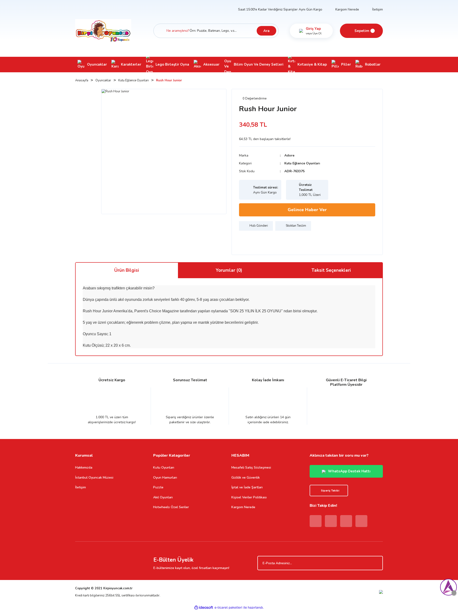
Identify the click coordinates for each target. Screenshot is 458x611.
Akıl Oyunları (163, 497)
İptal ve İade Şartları (247, 487)
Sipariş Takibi (330, 490)
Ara (266, 30)
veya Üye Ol (314, 33)
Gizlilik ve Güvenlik (245, 477)
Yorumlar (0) (229, 270)
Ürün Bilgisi (126, 270)
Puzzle (158, 487)
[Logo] (103, 30)
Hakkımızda (83, 467)
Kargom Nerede (347, 9)
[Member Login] (301, 31)
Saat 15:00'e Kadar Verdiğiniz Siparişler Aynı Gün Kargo (280, 9)
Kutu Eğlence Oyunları (302, 163)
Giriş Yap (313, 28)
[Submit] (377, 563)
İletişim (377, 9)
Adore (289, 155)
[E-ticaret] (228, 607)
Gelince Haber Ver (307, 210)
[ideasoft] (203, 607)
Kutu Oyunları (163, 467)
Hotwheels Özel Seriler (171, 507)
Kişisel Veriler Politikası (249, 497)
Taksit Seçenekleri (331, 270)
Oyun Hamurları (165, 477)
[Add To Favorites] (244, 240)
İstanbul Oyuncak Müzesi (94, 477)
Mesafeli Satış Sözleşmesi (251, 467)
